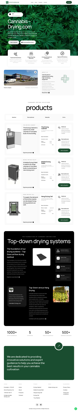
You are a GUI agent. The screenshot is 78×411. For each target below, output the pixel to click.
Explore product (27, 152)
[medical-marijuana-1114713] (63, 349)
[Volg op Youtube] (40, 404)
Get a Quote (13, 42)
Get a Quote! (64, 150)
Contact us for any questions (37, 319)
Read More (45, 92)
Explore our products (12, 277)
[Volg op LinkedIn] (37, 404)
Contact (69, 2)
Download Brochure (28, 42)
